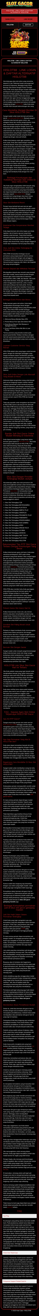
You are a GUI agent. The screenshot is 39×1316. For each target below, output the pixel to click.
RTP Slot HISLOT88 (9, 724)
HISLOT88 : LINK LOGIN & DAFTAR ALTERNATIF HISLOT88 (19, 11)
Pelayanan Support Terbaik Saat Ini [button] (14, 1281)
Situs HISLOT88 (19, 194)
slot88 (23, 928)
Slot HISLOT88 (24, 441)
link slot (5, 1169)
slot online (14, 491)
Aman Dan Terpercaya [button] (10, 1253)
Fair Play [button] (6, 1216)
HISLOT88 (19, 104)
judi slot (9, 1207)
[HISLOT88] (19, 7)
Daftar (28, 25)
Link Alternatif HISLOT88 (15, 118)
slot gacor (14, 567)
